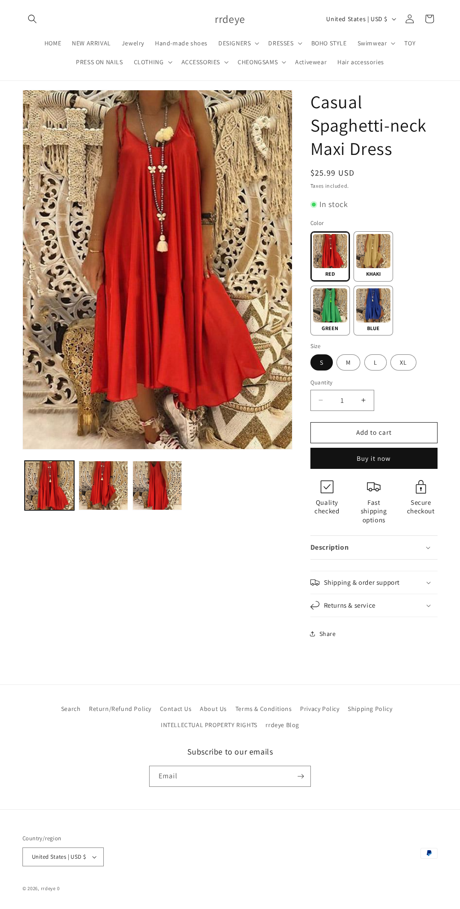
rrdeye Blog (282, 725)
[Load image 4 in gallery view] (157, 485)
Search (71, 709)
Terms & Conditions (263, 709)
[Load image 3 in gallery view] (103, 485)
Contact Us (176, 709)
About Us (213, 709)
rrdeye (48, 888)
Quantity (321, 382)
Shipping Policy (370, 709)
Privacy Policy (319, 709)
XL (403, 362)
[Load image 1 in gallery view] (49, 485)
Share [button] (327, 634)
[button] (32, 19)
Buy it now (374, 458)
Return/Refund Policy (120, 709)
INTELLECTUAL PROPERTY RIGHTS (209, 725)
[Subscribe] (300, 776)
